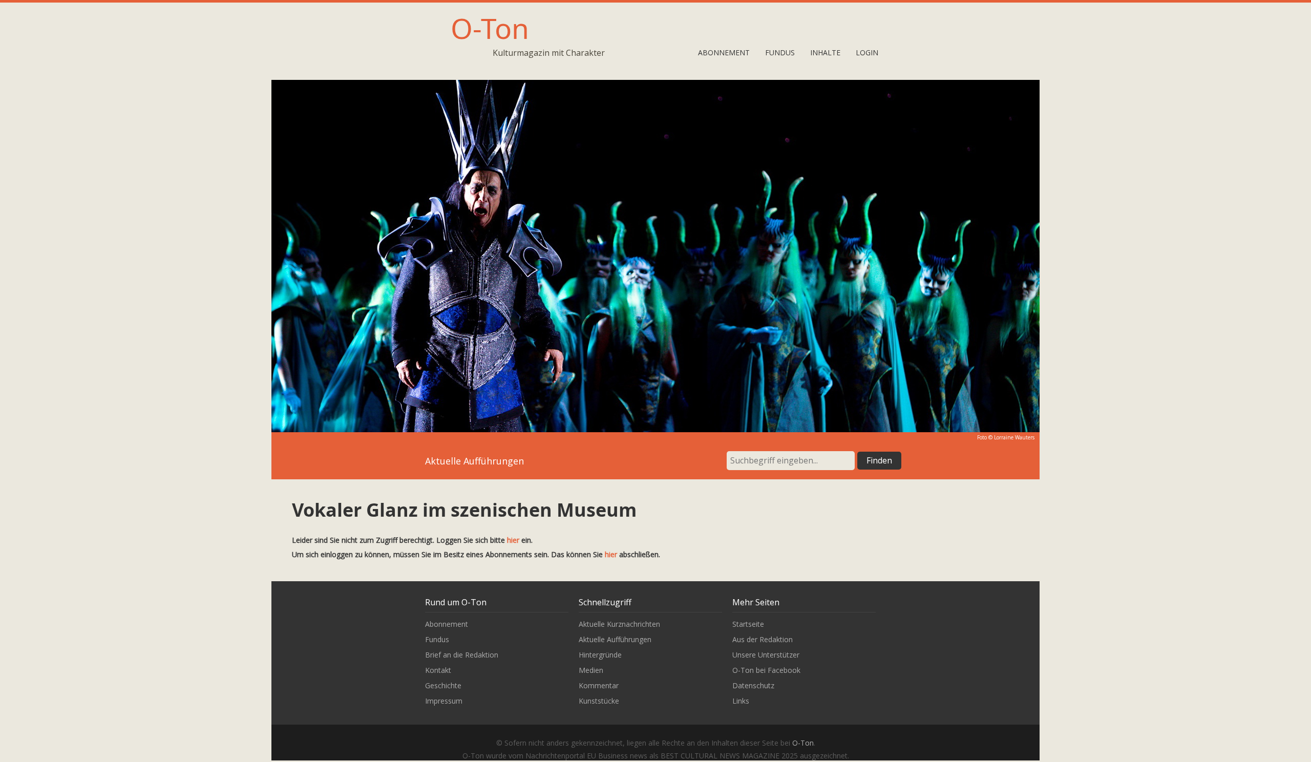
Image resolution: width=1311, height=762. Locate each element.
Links (740, 701)
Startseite (748, 624)
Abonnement (724, 52)
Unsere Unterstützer (765, 655)
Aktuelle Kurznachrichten (619, 624)
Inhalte (825, 52)
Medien (591, 670)
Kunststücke (599, 701)
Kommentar (599, 685)
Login (867, 52)
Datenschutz (753, 685)
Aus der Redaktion (762, 639)
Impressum (443, 701)
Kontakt (438, 670)
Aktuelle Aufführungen (615, 639)
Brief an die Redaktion (461, 655)
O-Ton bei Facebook (766, 670)
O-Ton (490, 28)
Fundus (780, 52)
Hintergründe (600, 655)
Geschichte (443, 685)
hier (513, 540)
